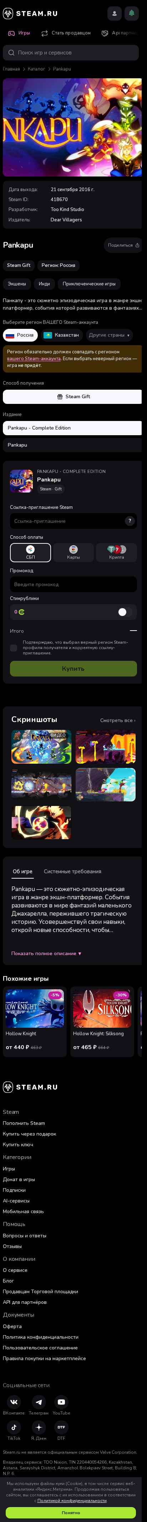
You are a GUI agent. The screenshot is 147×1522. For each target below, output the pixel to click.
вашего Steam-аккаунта (34, 359)
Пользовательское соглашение (40, 1347)
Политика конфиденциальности (40, 1337)
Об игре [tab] (22, 871)
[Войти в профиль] (114, 13)
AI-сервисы (16, 1200)
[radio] (30, 552)
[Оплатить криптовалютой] (116, 552)
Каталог (36, 69)
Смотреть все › (118, 720)
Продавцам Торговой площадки (40, 1291)
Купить (73, 668)
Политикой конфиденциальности (72, 1500)
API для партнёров (25, 1302)
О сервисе (15, 1270)
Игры (9, 1168)
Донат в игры (19, 1179)
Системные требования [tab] (72, 871)
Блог (8, 1281)
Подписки (14, 1190)
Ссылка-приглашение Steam (70, 514)
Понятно (71, 1513)
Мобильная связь (23, 1211)
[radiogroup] (73, 552)
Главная (11, 69)
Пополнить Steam (24, 1123)
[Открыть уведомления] (132, 13)
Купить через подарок (29, 1134)
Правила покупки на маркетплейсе (44, 1358)
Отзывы (12, 1246)
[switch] (125, 612)
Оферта (12, 1326)
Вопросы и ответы (24, 1235)
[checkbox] (13, 648)
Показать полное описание (46, 954)
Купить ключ (18, 1144)
